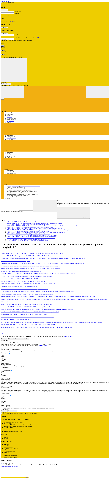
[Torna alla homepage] (55, 85)
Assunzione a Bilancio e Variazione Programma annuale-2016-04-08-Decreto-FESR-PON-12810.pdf (24, 256)
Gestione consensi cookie (10, 453)
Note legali (6, 445)
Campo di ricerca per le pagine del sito (10, 211)
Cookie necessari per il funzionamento (10, 349)
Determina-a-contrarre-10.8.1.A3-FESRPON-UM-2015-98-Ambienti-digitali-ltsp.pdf (21, 278)
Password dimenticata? (6, 15)
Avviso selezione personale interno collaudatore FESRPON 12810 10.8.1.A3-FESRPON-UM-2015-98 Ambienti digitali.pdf (30, 268)
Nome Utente (18, 11)
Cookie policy (7, 444)
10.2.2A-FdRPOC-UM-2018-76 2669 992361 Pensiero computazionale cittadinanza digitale (28, 231)
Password (17, 13)
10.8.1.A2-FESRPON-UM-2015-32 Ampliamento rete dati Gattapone (23, 221)
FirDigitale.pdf (4, 301)
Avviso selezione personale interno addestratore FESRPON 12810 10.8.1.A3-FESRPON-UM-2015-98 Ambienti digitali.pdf (30, 266)
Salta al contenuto (5, 1)
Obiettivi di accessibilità (9, 451)
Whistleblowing (7, 452)
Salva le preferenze (12, 410)
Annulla (2, 83)
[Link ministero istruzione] (7, 2)
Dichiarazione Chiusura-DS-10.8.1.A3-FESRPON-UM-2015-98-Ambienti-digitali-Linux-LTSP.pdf (24, 289)
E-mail (16, 34)
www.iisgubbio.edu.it (6, 370)
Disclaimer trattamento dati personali (9, 466)
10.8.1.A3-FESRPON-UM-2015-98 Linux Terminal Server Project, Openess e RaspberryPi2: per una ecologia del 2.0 (34, 223)
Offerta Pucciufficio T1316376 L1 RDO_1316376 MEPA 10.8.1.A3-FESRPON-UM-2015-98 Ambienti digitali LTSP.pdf (30, 312)
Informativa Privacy (8, 447)
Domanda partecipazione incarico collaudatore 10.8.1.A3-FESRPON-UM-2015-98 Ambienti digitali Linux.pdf (27, 294)
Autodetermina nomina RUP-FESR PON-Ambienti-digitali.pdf (15, 261)
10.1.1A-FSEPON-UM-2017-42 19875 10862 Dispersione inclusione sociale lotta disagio (28, 224)
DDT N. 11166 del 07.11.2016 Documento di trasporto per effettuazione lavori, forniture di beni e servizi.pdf (26, 276)
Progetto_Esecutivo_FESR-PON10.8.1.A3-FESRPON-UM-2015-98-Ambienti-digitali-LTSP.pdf (24, 314)
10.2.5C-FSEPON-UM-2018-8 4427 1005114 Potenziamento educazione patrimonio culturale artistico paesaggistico (34, 228)
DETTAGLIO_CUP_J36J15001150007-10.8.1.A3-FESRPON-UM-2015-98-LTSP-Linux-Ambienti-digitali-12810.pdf (29, 284)
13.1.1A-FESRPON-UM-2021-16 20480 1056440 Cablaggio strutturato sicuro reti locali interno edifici (31, 238)
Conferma (8, 83)
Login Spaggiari (39, 37)
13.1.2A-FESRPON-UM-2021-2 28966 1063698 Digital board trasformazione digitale (27, 239)
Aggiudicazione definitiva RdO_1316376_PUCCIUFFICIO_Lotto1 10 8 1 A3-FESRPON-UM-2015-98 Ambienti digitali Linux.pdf (32, 253)
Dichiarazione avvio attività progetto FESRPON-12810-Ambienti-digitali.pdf (19, 286)
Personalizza (4, 338)
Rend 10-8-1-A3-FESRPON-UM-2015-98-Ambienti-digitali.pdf (16, 319)
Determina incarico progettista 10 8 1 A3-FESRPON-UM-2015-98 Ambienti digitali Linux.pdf (23, 281)
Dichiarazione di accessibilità (10, 449)
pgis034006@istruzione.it (19, 424)
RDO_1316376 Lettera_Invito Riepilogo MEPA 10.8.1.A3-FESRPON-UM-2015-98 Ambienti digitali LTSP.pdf (27, 317)
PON (58, 202)
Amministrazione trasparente (10, 455)
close (2, 98)
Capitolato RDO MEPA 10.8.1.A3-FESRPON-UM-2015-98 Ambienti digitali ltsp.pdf (21, 271)
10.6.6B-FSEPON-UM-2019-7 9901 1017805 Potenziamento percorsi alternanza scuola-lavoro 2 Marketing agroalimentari (36, 232)
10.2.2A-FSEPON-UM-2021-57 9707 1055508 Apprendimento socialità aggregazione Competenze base (31, 236)
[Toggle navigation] (12, 92)
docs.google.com (5, 353)
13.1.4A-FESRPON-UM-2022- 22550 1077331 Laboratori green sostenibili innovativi (27, 240)
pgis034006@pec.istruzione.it (19, 426)
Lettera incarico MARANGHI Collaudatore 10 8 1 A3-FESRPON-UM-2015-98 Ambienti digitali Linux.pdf (26, 304)
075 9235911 (9, 423)
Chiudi (2, 46)
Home (58, 200)
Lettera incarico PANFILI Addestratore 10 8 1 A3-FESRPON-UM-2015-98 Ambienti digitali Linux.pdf (25, 306)
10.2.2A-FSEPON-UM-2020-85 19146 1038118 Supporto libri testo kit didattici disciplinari (28, 234)
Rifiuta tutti (12, 338)
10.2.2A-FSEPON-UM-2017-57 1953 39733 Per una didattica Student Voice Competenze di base (30, 227)
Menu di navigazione (84, 217)
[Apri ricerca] (97, 92)
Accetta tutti (23, 338)
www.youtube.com (5, 396)
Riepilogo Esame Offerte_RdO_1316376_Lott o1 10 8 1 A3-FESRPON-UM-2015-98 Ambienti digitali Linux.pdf (28, 324)
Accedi (2, 4)
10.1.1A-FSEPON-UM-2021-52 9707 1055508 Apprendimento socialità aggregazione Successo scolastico (32, 235)
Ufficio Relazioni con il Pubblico (11, 448)
